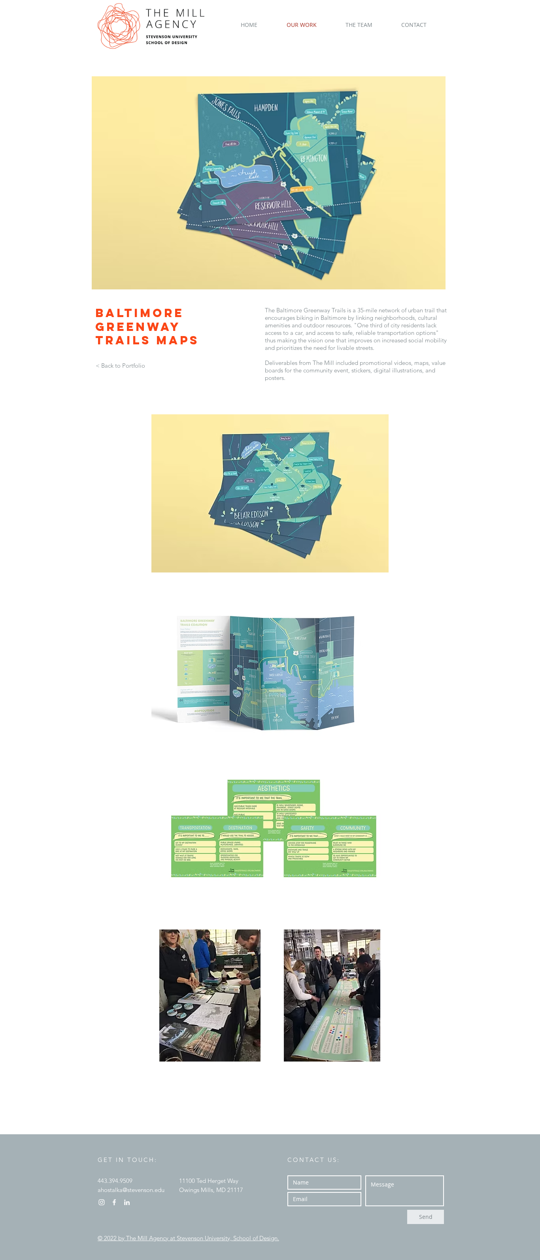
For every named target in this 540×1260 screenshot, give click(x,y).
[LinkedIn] (127, 1202)
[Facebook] (114, 1202)
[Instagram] (102, 1202)
